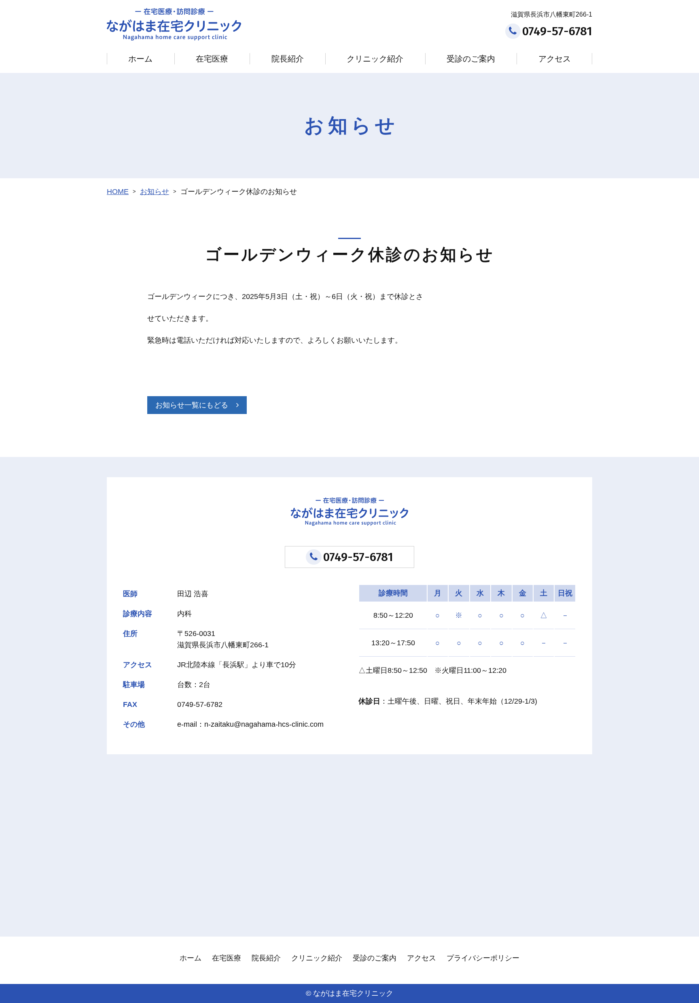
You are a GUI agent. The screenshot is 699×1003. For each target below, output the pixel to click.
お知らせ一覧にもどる (191, 405)
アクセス (554, 58)
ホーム (140, 58)
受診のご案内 (471, 58)
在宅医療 (212, 58)
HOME (118, 192)
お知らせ (154, 192)
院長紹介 (287, 58)
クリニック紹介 (375, 58)
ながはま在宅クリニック (353, 993)
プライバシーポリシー (483, 958)
